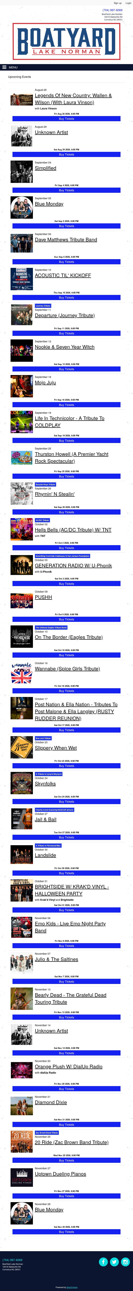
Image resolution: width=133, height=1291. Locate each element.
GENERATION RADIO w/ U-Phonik (73, 565)
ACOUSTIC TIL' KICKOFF (63, 275)
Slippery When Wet (56, 747)
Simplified (45, 167)
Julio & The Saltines (56, 958)
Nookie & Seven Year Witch (65, 346)
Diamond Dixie (51, 1102)
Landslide (45, 854)
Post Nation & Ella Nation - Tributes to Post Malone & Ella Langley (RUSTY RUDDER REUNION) (76, 711)
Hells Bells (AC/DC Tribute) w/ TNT (73, 529)
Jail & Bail (45, 819)
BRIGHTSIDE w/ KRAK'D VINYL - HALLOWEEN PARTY (72, 890)
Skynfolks (45, 783)
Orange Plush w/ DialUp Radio (69, 1066)
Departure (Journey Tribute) (65, 315)
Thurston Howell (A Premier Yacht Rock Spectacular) (71, 457)
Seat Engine (72, 1287)
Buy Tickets (66, 118)
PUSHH (43, 596)
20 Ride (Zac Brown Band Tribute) (72, 1142)
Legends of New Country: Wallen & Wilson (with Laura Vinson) (73, 99)
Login (128, 3)
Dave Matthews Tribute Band (66, 239)
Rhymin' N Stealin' (55, 493)
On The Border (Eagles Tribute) (69, 636)
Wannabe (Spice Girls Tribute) (67, 668)
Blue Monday (49, 203)
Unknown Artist (51, 132)
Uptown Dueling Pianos (60, 1173)
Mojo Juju (45, 382)
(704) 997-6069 (12, 1260)
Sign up (118, 3)
